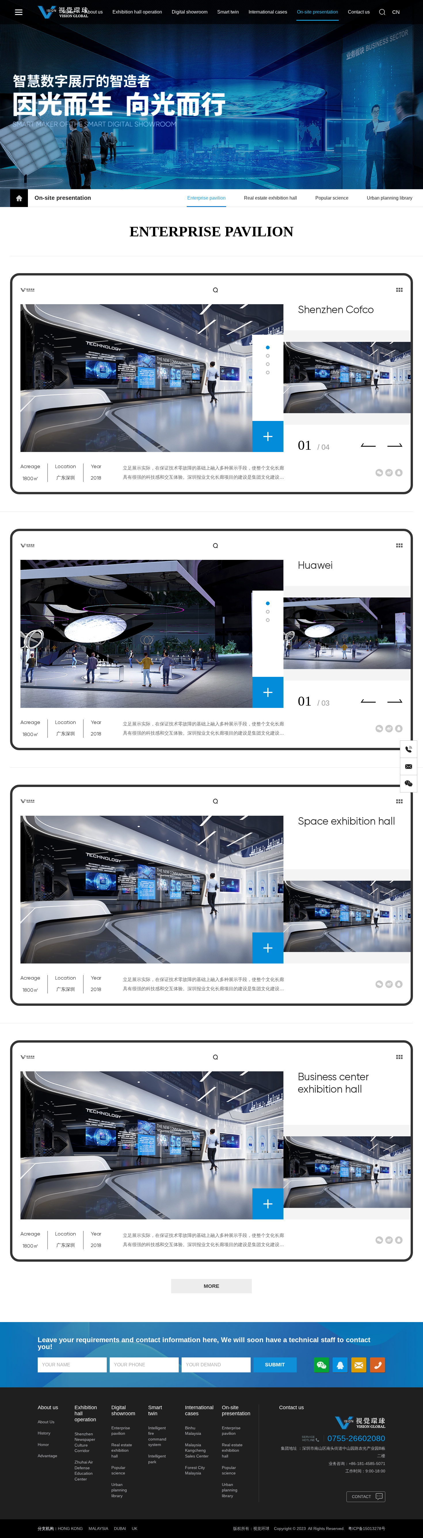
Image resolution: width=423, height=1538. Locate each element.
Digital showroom (189, 11)
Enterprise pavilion (206, 198)
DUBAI (120, 1528)
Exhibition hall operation (137, 11)
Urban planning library (389, 198)
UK (134, 1528)
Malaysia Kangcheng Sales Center (197, 1450)
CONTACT (361, 1496)
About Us (46, 1422)
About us (94, 11)
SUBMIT (275, 1364)
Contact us (359, 11)
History (44, 1433)
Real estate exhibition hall (270, 198)
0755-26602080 (356, 1438)
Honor (43, 1444)
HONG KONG (70, 1528)
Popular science (331, 198)
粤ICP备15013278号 (366, 1528)
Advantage (47, 1455)
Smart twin (228, 11)
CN (396, 12)
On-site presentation (317, 11)
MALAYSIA (98, 1528)
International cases (268, 11)
